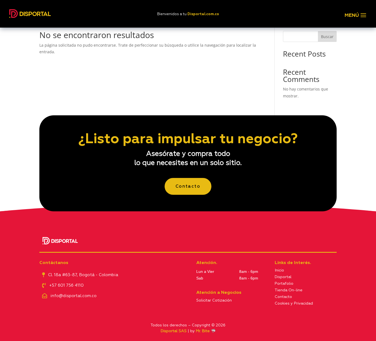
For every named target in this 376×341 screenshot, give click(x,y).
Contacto (188, 186)
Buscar (327, 36)
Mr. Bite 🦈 (206, 331)
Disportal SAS (174, 331)
